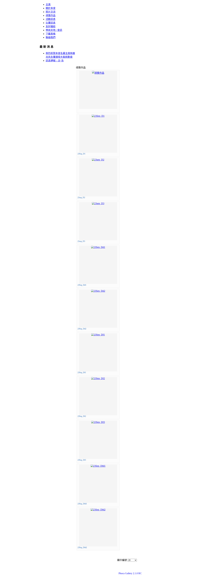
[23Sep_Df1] (98, 334)
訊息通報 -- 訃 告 (55, 60)
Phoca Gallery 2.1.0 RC (130, 573)
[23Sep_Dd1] (98, 247)
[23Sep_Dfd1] (98, 466)
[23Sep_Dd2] (98, 291)
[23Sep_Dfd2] (98, 509)
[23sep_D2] (98, 159)
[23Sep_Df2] (98, 378)
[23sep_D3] (98, 203)
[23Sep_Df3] (98, 422)
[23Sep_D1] (98, 116)
